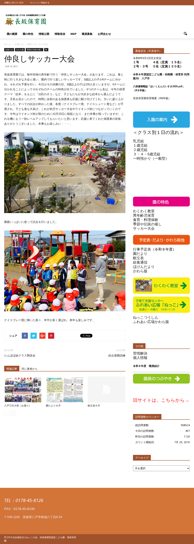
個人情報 (140, 358)
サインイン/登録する (39, 2)
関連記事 (11, 368)
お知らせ (9, 49)
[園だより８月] (65, 389)
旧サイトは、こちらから (159, 400)
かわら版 (20, 49)
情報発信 (60, 34)
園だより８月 (53, 405)
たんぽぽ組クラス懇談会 (19, 355)
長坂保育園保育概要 (145, 98)
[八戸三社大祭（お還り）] (23, 389)
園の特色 (28, 34)
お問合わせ (104, 34)
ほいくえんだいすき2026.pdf (166, 86)
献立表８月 (94, 405)
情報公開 (44, 34)
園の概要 (12, 34)
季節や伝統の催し (34, 49)
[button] (185, 33)
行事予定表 (142, 249)
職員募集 (87, 34)
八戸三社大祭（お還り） (17, 405)
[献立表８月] (106, 389)
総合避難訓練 (116, 355)
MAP (73, 34)
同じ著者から (30, 368)
